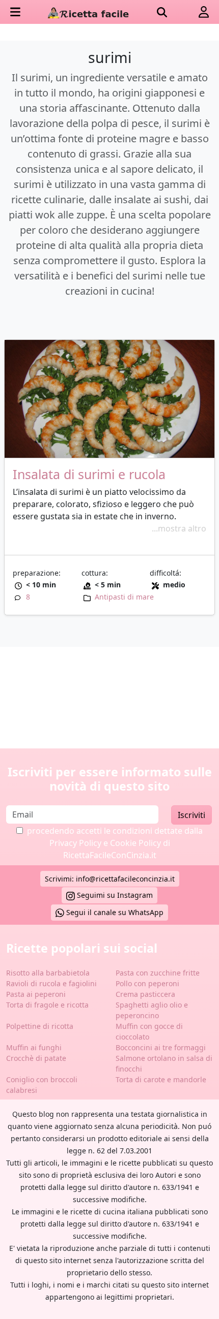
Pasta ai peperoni (36, 994)
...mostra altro (179, 528)
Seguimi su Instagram (114, 895)
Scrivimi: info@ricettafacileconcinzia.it (110, 879)
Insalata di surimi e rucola (89, 474)
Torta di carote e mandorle (161, 1079)
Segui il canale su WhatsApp (113, 912)
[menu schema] (204, 12)
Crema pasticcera (145, 994)
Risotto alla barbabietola (48, 973)
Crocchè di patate (36, 1058)
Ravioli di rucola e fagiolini (51, 983)
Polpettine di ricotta (39, 1026)
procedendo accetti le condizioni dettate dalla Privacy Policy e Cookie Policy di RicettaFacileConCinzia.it (115, 843)
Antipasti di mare (124, 597)
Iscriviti (191, 815)
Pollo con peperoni (147, 983)
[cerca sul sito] (162, 12)
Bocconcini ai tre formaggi (161, 1047)
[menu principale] (15, 12)
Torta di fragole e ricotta (47, 1005)
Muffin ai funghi (34, 1047)
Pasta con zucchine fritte (158, 973)
